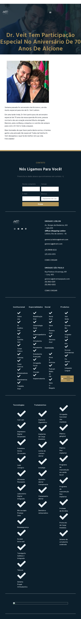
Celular (44, 184)
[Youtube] (22, 228)
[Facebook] (18, 228)
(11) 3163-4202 (50, 284)
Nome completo (29, 184)
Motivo (44, 194)
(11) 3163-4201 (50, 281)
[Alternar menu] (50, 12)
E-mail (24, 193)
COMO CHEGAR (51, 260)
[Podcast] (25, 228)
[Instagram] (14, 228)
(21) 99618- (49, 249)
